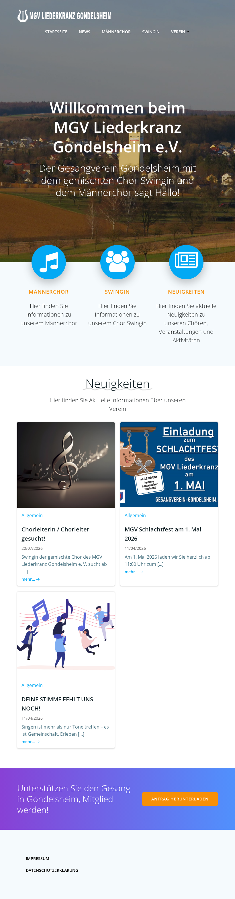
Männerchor (116, 31)
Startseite (56, 31)
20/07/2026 (32, 548)
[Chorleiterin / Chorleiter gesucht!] (66, 464)
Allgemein (32, 515)
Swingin (151, 31)
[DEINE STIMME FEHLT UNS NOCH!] (66, 634)
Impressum (37, 858)
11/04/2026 (135, 548)
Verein (178, 31)
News (84, 31)
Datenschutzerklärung (52, 870)
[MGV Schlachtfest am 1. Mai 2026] (169, 464)
